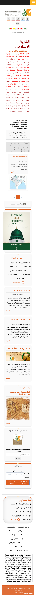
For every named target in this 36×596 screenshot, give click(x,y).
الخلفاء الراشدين (23, 67)
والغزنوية (17, 75)
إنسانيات (10, 550)
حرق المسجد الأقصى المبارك (19, 332)
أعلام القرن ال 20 (17, 535)
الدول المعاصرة (22, 527)
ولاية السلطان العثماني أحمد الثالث (17, 329)
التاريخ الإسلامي (23, 54)
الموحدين (14, 81)
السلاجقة (25, 75)
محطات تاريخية (22, 550)
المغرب (14, 78)
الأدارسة (9, 78)
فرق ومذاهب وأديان (17, 539)
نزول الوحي (10, 56)
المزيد (12, 172)
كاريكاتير (12, 543)
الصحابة (10, 531)
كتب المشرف (17, 546)
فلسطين (10, 527)
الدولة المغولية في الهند (19, 156)
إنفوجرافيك (22, 543)
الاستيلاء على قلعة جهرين (20, 337)
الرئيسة (24, 120)
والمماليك (25, 86)
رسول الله (21, 59)
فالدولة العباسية (16, 70)
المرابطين (24, 81)
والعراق (23, 78)
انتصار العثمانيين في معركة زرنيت (17, 327)
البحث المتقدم (17, 32)
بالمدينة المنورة (16, 65)
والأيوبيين (9, 84)
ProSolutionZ (20, 592)
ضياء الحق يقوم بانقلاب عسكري (18, 334)
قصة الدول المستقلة (19, 123)
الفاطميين (17, 84)
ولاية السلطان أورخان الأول (20, 324)
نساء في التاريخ (22, 531)
